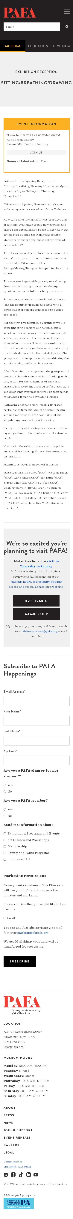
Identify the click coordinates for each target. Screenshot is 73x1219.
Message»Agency (18, 1195)
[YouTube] (36, 1175)
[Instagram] (6, 1175)
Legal (9, 1152)
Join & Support (18, 1130)
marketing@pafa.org (32, 932)
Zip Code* (11, 750)
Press (9, 1115)
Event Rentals (17, 1137)
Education (38, 46)
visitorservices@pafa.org (39, 631)
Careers (11, 1145)
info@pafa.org (13, 1046)
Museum (12, 46)
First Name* (12, 711)
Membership (36, 614)
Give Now (62, 46)
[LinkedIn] (28, 1175)
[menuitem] (12, 46)
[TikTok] (21, 1175)
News (8, 1122)
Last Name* (12, 731)
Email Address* (14, 691)
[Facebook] (13, 1175)
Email (11, 918)
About (10, 1108)
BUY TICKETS (36, 600)
